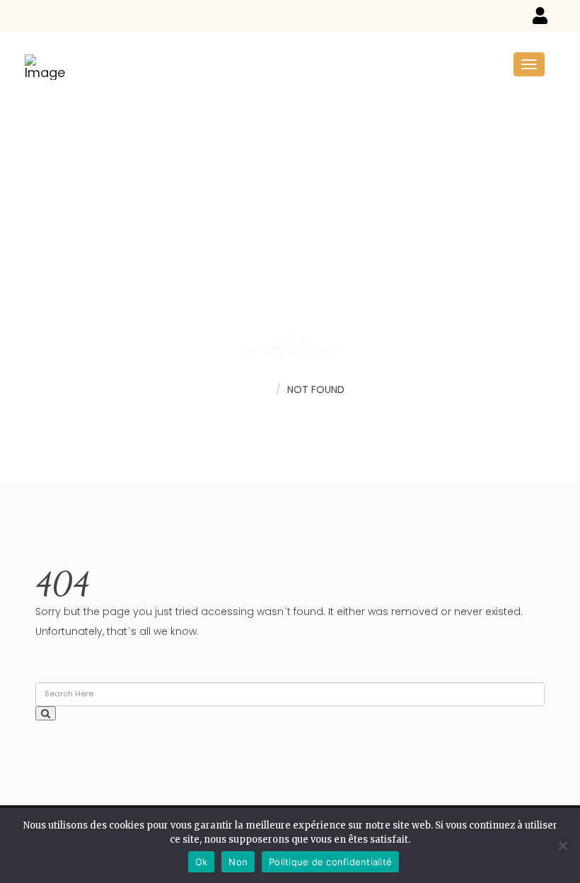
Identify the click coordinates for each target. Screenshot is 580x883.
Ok (201, 861)
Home (254, 389)
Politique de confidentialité (330, 861)
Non (238, 861)
